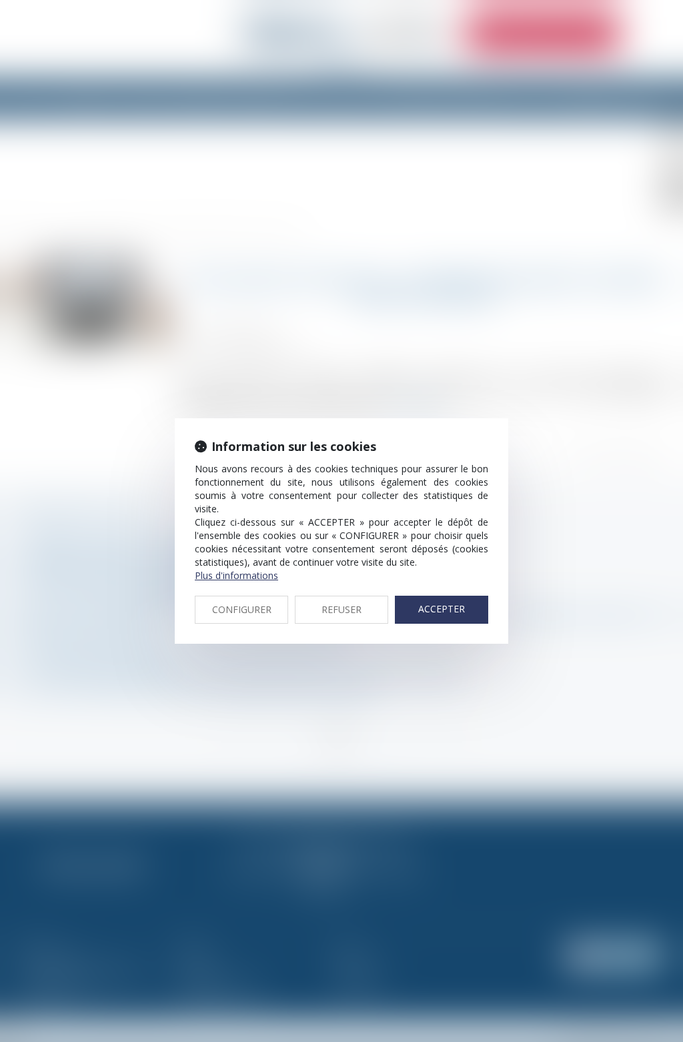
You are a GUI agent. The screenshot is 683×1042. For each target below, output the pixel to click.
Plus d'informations (236, 575)
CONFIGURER (241, 609)
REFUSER (341, 609)
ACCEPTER (441, 608)
